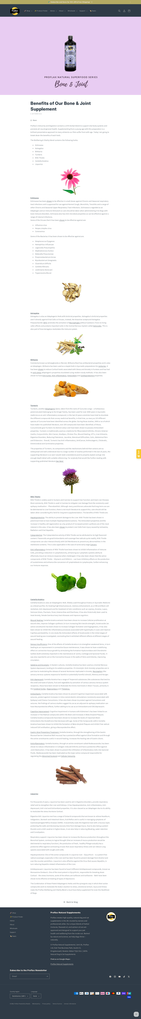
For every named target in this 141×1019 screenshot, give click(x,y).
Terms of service (57, 1003)
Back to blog (72, 902)
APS (45, 323)
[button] (28, 10)
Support (13, 932)
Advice (12, 921)
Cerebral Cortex (39, 689)
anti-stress (37, 372)
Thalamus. (66, 689)
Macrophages (74, 323)
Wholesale (13, 928)
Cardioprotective (87, 375)
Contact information (70, 1003)
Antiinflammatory (38, 743)
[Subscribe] (47, 976)
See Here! (59, 461)
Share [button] (35, 120)
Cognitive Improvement (40, 711)
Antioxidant (72, 375)
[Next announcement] (130, 2)
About (12, 924)
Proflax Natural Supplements (62, 964)
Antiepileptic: (36, 694)
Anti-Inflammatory (38, 549)
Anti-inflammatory (59, 375)
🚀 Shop (13, 913)
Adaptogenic (50, 409)
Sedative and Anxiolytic (40, 665)
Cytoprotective (36, 535)
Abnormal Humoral (49, 756)
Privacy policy (46, 1003)
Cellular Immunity (68, 756)
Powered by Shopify (24, 1004)
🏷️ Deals (13, 936)
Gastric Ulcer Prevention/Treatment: (45, 732)
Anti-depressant (37, 679)
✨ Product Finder (16, 917)
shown (49, 201)
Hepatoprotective (37, 517)
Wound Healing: (37, 620)
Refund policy (36, 1003)
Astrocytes (97, 326)
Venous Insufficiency (39, 644)
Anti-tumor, (47, 375)
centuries (102, 366)
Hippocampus (52, 689)
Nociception (98, 671)
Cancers (93, 544)
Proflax (16, 1004)
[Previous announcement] (10, 2)
